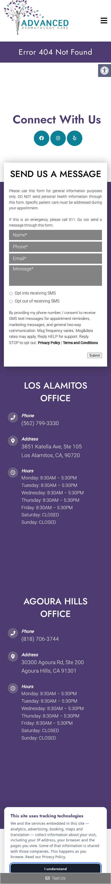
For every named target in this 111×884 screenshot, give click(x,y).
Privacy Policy (49, 343)
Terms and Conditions (80, 343)
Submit (94, 355)
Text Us (58, 878)
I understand (55, 869)
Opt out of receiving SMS (37, 301)
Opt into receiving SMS (35, 293)
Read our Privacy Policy (45, 856)
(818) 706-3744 (40, 639)
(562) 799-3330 (40, 423)
